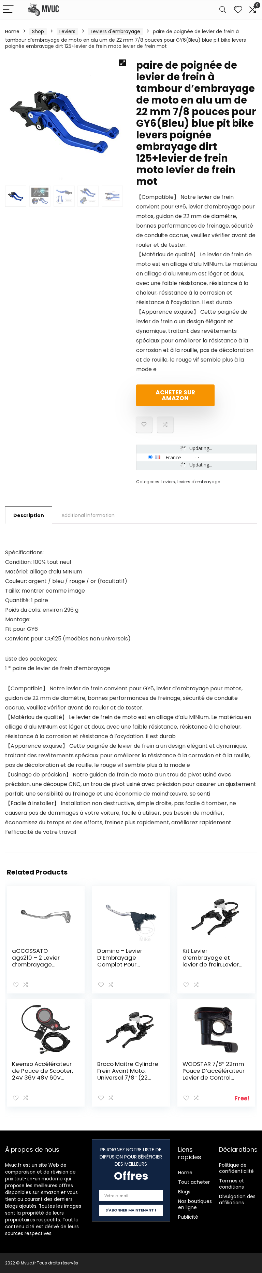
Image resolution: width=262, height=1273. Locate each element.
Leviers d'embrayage (115, 31)
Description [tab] (28, 515)
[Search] (223, 10)
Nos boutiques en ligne (195, 1204)
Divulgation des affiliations (237, 1199)
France (173, 457)
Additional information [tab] (88, 515)
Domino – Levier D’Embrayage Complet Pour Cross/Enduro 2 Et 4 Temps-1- (124, 964)
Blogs (184, 1191)
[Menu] (8, 10)
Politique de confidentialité (236, 1168)
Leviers (67, 31)
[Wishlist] (238, 9)
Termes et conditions (231, 1183)
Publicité (188, 1217)
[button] (122, 62)
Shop (38, 31)
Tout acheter (194, 1182)
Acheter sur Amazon (175, 395)
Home (12, 31)
